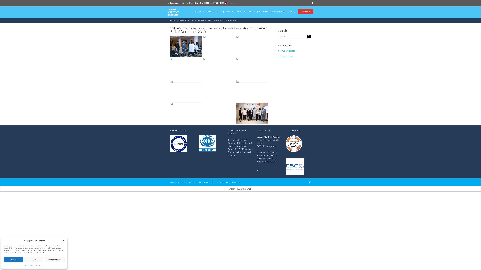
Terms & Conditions (222, 182)
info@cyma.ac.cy (270, 158)
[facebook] (312, 3)
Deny (34, 260)
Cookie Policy (28, 265)
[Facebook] (258, 171)
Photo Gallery (286, 56)
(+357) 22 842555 (268, 155)
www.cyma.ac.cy (269, 161)
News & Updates (287, 51)
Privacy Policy (38, 265)
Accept (13, 260)
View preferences (55, 260)
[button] (63, 241)
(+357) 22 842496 (271, 152)
